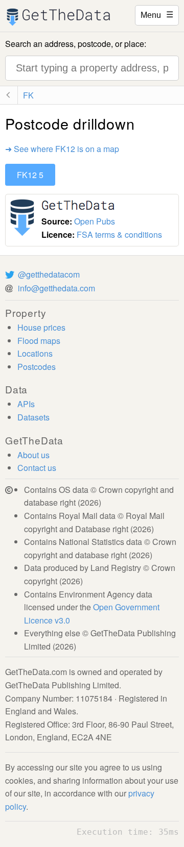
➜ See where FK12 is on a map (62, 149)
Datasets (33, 417)
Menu (157, 14)
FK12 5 (30, 175)
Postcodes (36, 366)
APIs (26, 404)
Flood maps (38, 340)
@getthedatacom (49, 274)
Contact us (36, 468)
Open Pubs (94, 221)
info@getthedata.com (56, 288)
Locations (35, 353)
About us (33, 455)
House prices (41, 327)
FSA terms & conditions (119, 234)
